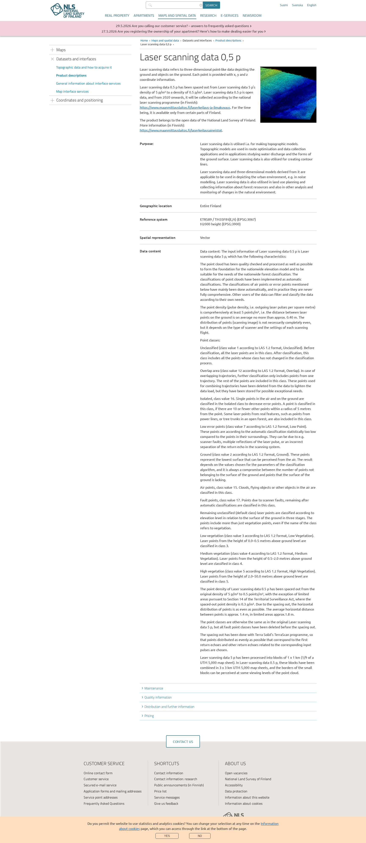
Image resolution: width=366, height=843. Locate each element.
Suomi (284, 5)
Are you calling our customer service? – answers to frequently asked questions (190, 25)
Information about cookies (243, 803)
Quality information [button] (158, 697)
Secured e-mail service (100, 785)
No (200, 835)
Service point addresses (101, 797)
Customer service (96, 778)
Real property (117, 15)
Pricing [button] (149, 715)
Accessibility (234, 785)
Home (144, 40)
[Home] (67, 10)
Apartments (144, 15)
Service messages (167, 797)
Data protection (236, 791)
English (311, 5)
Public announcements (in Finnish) (179, 785)
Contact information (168, 773)
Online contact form (98, 773)
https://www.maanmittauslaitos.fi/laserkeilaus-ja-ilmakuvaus (185, 107)
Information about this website (247, 797)
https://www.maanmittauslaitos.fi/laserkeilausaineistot (181, 130)
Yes (167, 835)
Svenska (297, 5)
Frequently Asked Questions (104, 803)
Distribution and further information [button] (169, 706)
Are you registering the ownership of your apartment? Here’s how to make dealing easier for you (190, 31)
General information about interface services (88, 83)
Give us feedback (166, 803)
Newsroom (252, 15)
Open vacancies (236, 773)
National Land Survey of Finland (248, 778)
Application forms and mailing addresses (112, 791)
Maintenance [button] (153, 688)
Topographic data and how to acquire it (84, 67)
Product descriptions (71, 75)
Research (208, 15)
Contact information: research (175, 778)
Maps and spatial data (177, 15)
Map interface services (72, 91)
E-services (229, 15)
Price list (160, 791)
